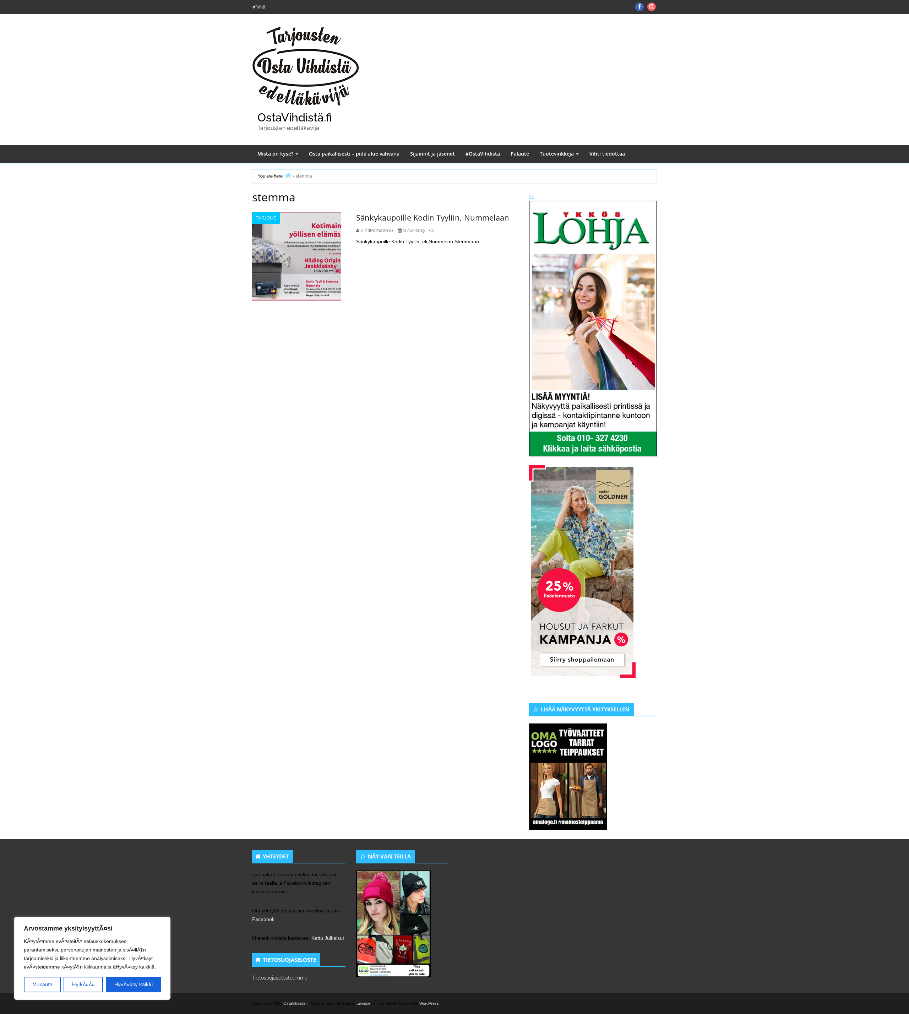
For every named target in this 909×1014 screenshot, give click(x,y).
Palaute (520, 153)
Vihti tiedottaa (607, 153)
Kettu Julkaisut (327, 938)
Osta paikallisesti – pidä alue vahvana (354, 153)
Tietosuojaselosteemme (279, 978)
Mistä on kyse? (276, 153)
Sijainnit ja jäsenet (432, 153)
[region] (92, 958)
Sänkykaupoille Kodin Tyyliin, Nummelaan (432, 217)
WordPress (429, 1003)
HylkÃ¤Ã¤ (83, 984)
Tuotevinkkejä (557, 153)
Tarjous (266, 218)
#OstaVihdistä (483, 153)
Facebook (263, 919)
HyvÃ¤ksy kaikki (133, 984)
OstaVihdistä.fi (294, 117)
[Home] (288, 175)
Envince (363, 1003)
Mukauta (42, 984)
